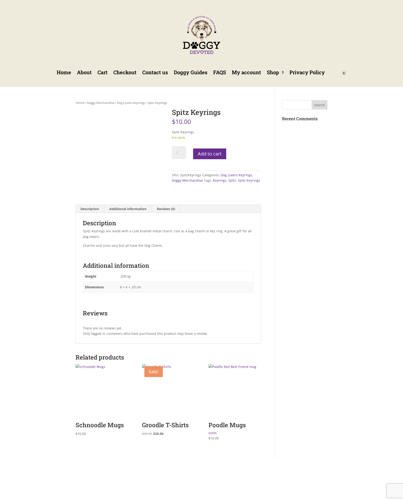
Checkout (124, 73)
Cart (102, 73)
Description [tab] (89, 209)
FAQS (219, 73)
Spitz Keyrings (249, 180)
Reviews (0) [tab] (166, 209)
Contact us (155, 73)
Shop (273, 73)
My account (246, 73)
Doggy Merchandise (100, 103)
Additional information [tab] (127, 209)
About (84, 73)
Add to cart (210, 154)
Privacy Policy (307, 73)
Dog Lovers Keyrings (131, 103)
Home (64, 73)
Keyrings (219, 180)
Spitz (232, 180)
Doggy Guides (190, 73)
